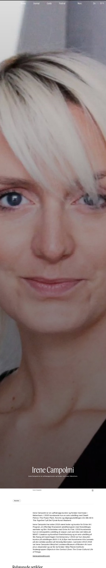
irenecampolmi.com (41, 556)
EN (97, 3)
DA (94, 3)
